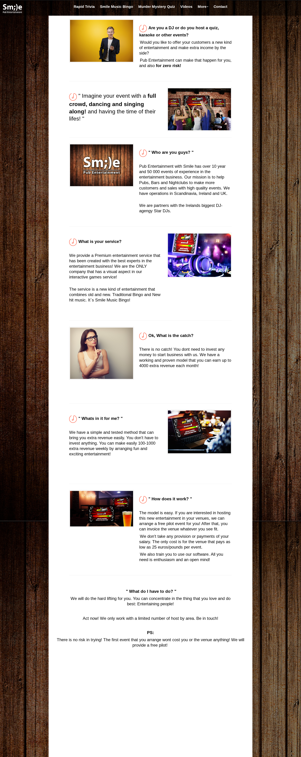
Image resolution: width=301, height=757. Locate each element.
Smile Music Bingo (116, 7)
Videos (186, 7)
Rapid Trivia (84, 7)
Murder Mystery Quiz (156, 7)
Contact (220, 7)
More (202, 7)
